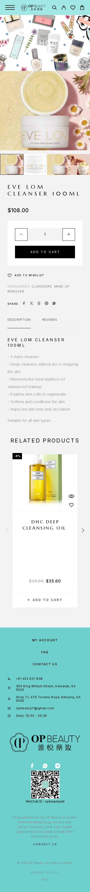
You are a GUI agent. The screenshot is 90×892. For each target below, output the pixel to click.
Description (19, 320)
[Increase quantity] (68, 234)
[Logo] (33, 7)
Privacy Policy (45, 872)
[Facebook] (32, 766)
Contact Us (45, 664)
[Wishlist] (73, 8)
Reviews (49, 320)
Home (13, 62)
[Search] (54, 8)
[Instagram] (58, 766)
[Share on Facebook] (24, 304)
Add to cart (45, 252)
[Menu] (10, 7)
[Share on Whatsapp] (54, 304)
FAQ (45, 652)
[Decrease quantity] (21, 234)
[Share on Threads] (39, 304)
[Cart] (82, 8)
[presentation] (9, 110)
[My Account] (63, 8)
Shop (29, 62)
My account (45, 640)
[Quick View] (71, 496)
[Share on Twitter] (31, 304)
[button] (45, 600)
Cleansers (42, 286)
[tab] (19, 322)
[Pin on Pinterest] (46, 304)
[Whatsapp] (45, 766)
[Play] (12, 164)
